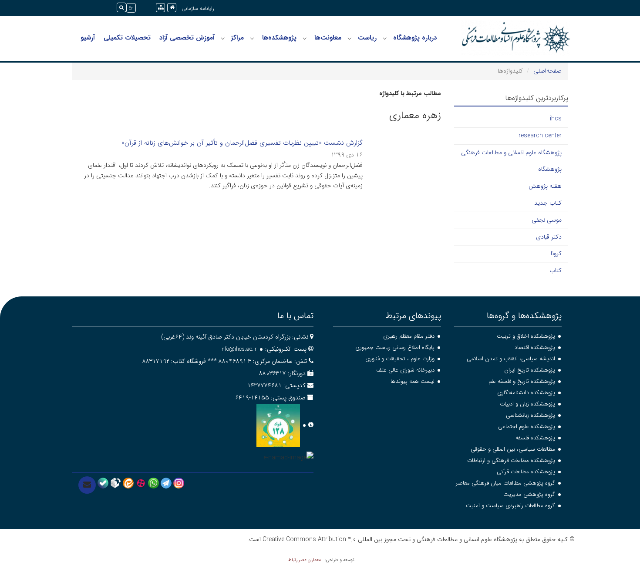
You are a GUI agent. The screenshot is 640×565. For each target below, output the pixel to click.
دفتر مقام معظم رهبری (409, 336)
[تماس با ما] (87, 485)
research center (540, 135)
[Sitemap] (160, 7)
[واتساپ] (153, 483)
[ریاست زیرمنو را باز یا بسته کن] (350, 38)
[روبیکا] (115, 483)
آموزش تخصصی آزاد (187, 38)
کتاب (555, 270)
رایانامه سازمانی (198, 8)
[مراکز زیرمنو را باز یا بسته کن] (223, 38)
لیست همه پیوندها (413, 381)
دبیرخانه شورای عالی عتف (405, 370)
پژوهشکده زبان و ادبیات (527, 404)
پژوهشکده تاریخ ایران (529, 370)
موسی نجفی (547, 220)
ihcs (556, 118)
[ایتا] (128, 483)
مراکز (237, 38)
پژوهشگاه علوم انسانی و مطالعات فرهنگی (511, 152)
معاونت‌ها (327, 38)
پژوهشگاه (550, 169)
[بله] (103, 483)
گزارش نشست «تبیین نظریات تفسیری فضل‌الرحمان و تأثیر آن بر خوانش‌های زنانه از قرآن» (242, 143)
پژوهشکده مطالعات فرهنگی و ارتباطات (511, 460)
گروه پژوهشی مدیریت (529, 494)
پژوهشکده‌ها (279, 38)
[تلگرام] (166, 483)
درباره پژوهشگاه (415, 38)
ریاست (367, 38)
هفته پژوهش (545, 186)
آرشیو (88, 38)
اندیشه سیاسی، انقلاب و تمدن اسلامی (511, 358)
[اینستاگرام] (178, 483)
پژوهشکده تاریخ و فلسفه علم (521, 381)
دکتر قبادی (549, 237)
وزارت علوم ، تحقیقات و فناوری (400, 358)
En (131, 8)
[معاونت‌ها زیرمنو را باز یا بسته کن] (305, 38)
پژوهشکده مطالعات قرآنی (526, 471)
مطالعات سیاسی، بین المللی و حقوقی (513, 449)
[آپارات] (140, 483)
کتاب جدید (548, 203)
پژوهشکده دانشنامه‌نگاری (526, 392)
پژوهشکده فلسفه (535, 437)
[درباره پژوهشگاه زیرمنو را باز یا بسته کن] (385, 38)
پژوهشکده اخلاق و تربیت (526, 336)
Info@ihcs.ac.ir (238, 349)
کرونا (556, 253)
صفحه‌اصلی (547, 71)
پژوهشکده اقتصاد (535, 347)
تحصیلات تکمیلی (127, 38)
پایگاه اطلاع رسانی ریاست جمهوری (395, 347)
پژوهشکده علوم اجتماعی (526, 426)
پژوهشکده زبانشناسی (530, 415)
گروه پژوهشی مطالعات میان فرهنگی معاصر (505, 483)
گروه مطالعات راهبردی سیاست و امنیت (510, 505)
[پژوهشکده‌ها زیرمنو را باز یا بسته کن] (252, 38)
